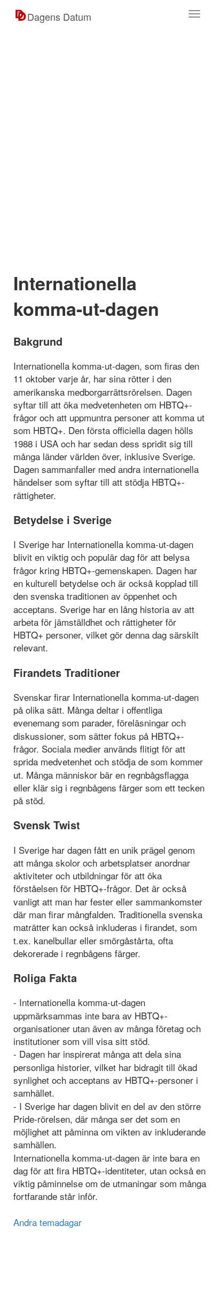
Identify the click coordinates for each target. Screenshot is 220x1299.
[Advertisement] (110, 148)
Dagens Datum (59, 16)
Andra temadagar (47, 1222)
